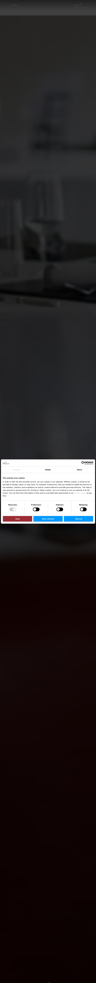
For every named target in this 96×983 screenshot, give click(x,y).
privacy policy (80, 493)
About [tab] (79, 470)
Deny (17, 519)
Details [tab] (48, 470)
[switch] (36, 509)
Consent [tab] (16, 470)
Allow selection (48, 519)
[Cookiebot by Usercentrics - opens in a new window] (83, 463)
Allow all (78, 519)
